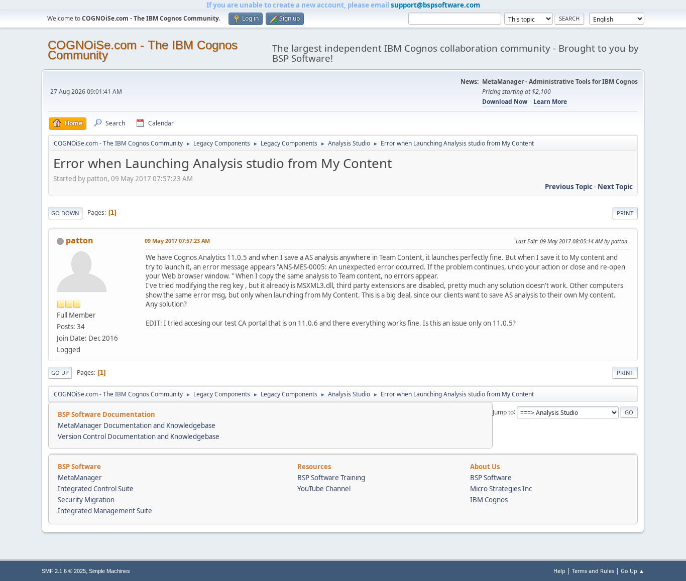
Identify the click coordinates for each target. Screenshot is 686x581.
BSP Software (491, 477)
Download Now (504, 101)
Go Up (60, 372)
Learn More (550, 101)
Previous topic (569, 186)
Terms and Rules (593, 570)
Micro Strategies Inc (501, 488)
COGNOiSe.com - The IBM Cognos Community (143, 50)
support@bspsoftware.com (435, 5)
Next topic (615, 186)
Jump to (503, 411)
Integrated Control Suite (96, 488)
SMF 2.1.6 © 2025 (64, 571)
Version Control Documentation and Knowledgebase (138, 436)
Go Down (65, 213)
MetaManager (80, 477)
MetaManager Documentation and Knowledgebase (136, 425)
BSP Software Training (331, 477)
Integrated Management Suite (105, 510)
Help (559, 570)
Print (625, 213)
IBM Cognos (489, 499)
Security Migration (86, 499)
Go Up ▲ (632, 570)
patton (79, 240)
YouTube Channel (324, 488)
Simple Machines (109, 571)
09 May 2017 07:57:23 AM (177, 240)
